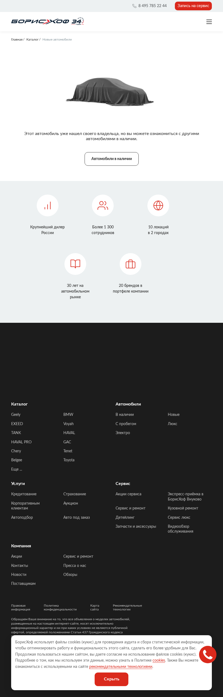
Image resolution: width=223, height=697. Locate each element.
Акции (16, 556)
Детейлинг (125, 518)
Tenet (67, 451)
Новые (173, 415)
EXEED (17, 424)
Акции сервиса (128, 494)
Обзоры (70, 575)
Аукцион (70, 503)
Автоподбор (22, 518)
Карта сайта (94, 607)
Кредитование (23, 494)
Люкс (172, 424)
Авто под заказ (76, 518)
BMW (68, 415)
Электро (123, 433)
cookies (159, 660)
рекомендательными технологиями (120, 667)
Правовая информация (20, 607)
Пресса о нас (74, 566)
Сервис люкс (179, 518)
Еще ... (16, 469)
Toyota (69, 460)
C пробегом (126, 424)
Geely (15, 415)
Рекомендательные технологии (127, 607)
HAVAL (69, 433)
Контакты (19, 566)
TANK (16, 433)
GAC (67, 442)
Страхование (74, 494)
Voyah (68, 424)
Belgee (16, 460)
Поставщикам (23, 584)
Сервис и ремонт (130, 508)
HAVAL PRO (21, 442)
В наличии (125, 415)
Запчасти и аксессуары (136, 527)
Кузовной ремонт (183, 508)
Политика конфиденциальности (60, 607)
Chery (16, 451)
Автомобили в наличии (111, 159)
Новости (18, 575)
